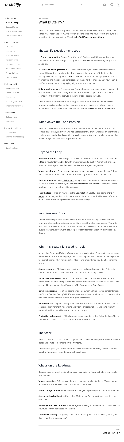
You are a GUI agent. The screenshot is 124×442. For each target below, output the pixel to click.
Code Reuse (10, 97)
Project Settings (12, 73)
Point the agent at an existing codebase (76, 171)
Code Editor (10, 51)
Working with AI (12, 88)
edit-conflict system (79, 183)
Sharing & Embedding (15, 137)
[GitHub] (111, 4)
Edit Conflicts (11, 121)
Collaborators (11, 117)
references (74, 76)
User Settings (11, 77)
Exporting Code (12, 148)
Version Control (12, 60)
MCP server (85, 60)
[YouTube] (105, 5)
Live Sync (66, 92)
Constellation (11, 132)
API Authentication (13, 68)
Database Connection (14, 64)
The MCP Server (12, 93)
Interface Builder (13, 55)
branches (97, 183)
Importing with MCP (14, 101)
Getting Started (12, 27)
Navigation (10, 47)
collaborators (68, 180)
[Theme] (118, 4)
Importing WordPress (14, 106)
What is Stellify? (12, 22)
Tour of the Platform (14, 35)
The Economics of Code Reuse (101, 108)
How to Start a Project (14, 31)
